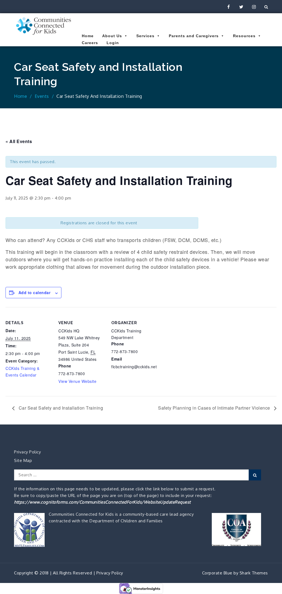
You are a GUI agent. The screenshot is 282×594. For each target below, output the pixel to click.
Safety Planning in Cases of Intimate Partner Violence (214, 408)
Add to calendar (34, 292)
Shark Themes (254, 573)
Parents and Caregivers (194, 36)
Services (145, 36)
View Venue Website (77, 381)
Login (113, 43)
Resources (244, 36)
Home (88, 36)
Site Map (23, 460)
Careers (90, 43)
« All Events (19, 141)
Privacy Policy (27, 452)
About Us (112, 36)
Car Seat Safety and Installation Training (60, 408)
